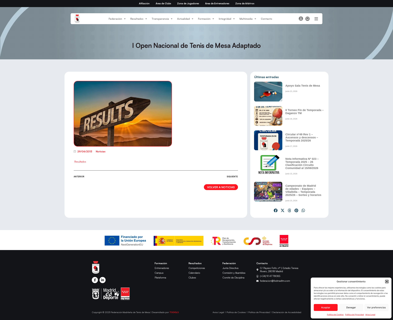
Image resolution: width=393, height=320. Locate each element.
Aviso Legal (370, 314)
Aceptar (325, 307)
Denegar (351, 307)
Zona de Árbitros (244, 3)
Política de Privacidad (354, 314)
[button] (386, 281)
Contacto (266, 18)
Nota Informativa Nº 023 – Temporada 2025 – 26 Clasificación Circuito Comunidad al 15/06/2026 (302, 163)
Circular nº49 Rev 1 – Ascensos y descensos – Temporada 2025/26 (301, 137)
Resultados (80, 161)
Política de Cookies (335, 314)
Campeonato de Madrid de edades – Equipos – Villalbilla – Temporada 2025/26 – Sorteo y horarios (303, 190)
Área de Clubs (163, 3)
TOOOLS (174, 312)
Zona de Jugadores (188, 3)
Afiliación (144, 3)
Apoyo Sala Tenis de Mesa (302, 85)
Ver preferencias (376, 307)
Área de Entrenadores (217, 3)
